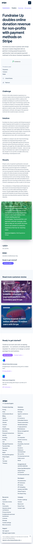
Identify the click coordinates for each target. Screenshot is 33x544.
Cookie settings (6, 522)
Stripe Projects (22, 491)
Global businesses (22, 424)
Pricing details (6, 371)
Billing (3, 416)
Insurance (20, 448)
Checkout (5, 420)
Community (5, 506)
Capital (4, 418)
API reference (6, 387)
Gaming (20, 441)
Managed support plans (8, 533)
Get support (5, 531)
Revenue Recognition (8, 454)
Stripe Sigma (5, 456)
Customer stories (7, 502)
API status (20, 485)
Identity (4, 435)
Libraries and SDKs (23, 489)
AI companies (21, 437)
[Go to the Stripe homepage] (4, 401)
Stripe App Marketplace (24, 468)
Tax (3, 459)
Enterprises (21, 409)
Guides (4, 499)
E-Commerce (21, 418)
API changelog (21, 487)
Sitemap (4, 520)
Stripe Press (21, 506)
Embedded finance (23, 420)
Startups (20, 411)
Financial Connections (8, 433)
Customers (6, 8)
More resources (6, 524)
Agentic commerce (23, 414)
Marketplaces (21, 429)
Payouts (4, 450)
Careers (20, 502)
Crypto (4, 426)
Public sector (21, 458)
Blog (3, 504)
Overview (20, 8)
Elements (5, 431)
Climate (4, 422)
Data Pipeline (5, 429)
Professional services (23, 456)
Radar (4, 452)
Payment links (6, 446)
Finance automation (23, 422)
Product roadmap (22, 499)
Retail (19, 460)
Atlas (3, 411)
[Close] (30, 536)
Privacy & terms (6, 512)
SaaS (19, 435)
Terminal (4, 461)
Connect (4, 424)
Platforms (20, 433)
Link (3, 441)
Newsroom (21, 504)
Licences (4, 518)
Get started (7, 355)
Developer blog (22, 493)
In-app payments (22, 426)
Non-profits (21, 454)
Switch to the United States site (11, 540)
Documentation (22, 480)
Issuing (4, 439)
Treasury (4, 463)
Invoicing (4, 437)
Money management (23, 431)
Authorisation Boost (7, 414)
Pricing (4, 409)
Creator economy (22, 439)
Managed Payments (7, 444)
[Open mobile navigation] (29, 2)
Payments (5, 448)
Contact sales (7, 263)
